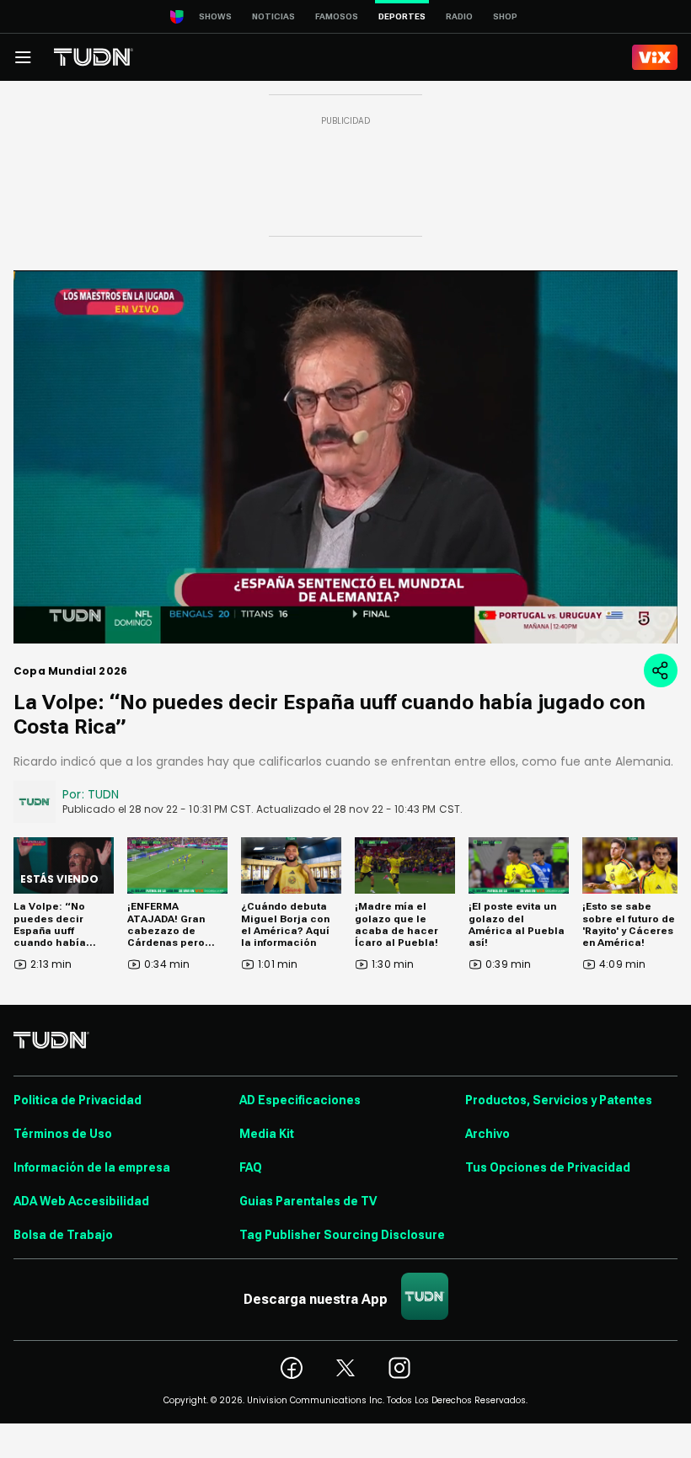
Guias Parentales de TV (308, 1201)
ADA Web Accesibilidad (81, 1201)
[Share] (661, 670)
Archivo (487, 1133)
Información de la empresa (91, 1167)
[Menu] (22, 57)
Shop (505, 16)
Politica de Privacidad (77, 1100)
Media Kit (266, 1133)
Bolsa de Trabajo (63, 1235)
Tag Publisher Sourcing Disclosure (342, 1235)
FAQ (250, 1167)
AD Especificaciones (300, 1100)
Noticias (273, 16)
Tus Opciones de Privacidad (547, 1167)
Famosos (336, 16)
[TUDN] (93, 57)
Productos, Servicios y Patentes (558, 1100)
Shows (215, 16)
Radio (459, 16)
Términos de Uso (62, 1133)
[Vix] (655, 57)
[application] (345, 457)
